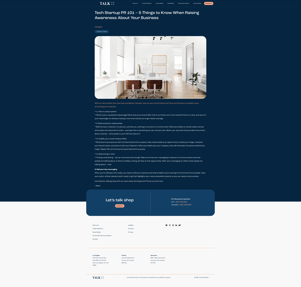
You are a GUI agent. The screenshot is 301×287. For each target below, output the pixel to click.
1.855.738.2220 (185, 205)
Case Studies (197, 3)
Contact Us (208, 3)
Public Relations (147, 3)
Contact (95, 239)
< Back (97, 186)
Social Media (159, 3)
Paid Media (170, 3)
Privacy (130, 232)
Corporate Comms (183, 3)
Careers (131, 228)
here (161, 181)
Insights (130, 225)
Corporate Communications (101, 235)
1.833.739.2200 (180, 202)
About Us (135, 3)
